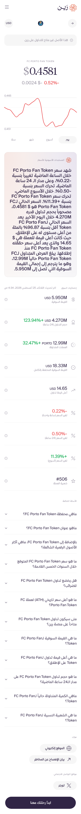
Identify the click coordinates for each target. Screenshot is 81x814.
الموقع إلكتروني (55, 748)
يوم (67, 139)
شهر (31, 139)
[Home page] (67, 7)
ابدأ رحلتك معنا (40, 803)
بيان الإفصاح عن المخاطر (49, 759)
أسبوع (49, 139)
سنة (13, 139)
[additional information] (6, 299)
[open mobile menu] (7, 7)
